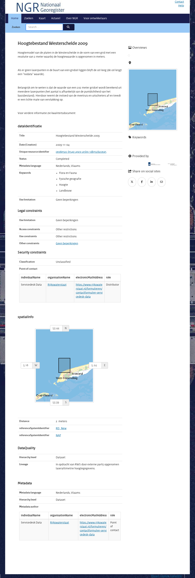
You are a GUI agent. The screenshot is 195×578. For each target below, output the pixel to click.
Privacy (155, 576)
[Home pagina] (39, 7)
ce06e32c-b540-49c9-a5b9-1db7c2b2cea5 (81, 152)
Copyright (176, 576)
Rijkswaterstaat (57, 284)
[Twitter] (132, 182)
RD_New (61, 428)
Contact (179, 2)
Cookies (164, 576)
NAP (58, 435)
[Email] (161, 182)
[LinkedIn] (152, 182)
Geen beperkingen (67, 243)
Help (181, 5)
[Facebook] (142, 182)
